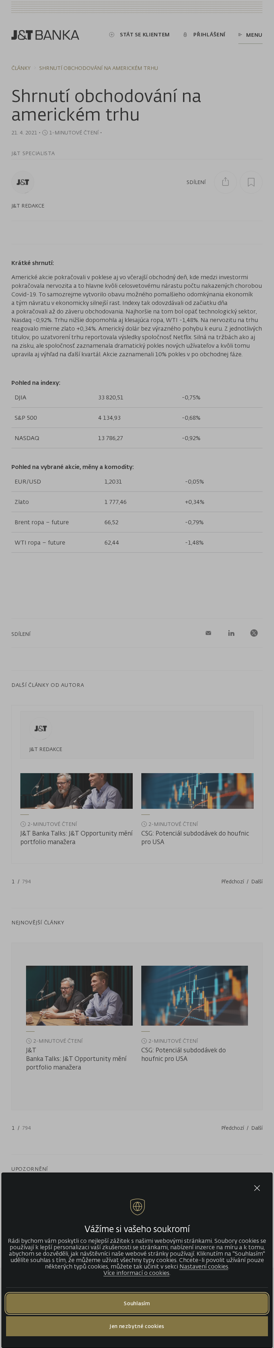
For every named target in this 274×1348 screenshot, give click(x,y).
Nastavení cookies (203, 1266)
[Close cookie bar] (257, 1188)
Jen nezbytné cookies (137, 1326)
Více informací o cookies (136, 1273)
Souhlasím (137, 1303)
